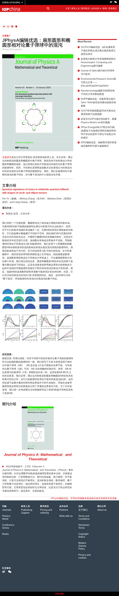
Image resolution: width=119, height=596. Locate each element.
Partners (63, 510)
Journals (6, 510)
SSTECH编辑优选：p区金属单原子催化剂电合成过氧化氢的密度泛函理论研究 (98, 50)
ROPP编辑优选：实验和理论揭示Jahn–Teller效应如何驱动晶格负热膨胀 (98, 102)
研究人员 (75, 8)
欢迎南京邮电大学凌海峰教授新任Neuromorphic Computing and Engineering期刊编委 (98, 62)
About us (102, 510)
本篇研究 (6, 157)
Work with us (66, 516)
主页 (68, 8)
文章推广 (6, 36)
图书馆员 (85, 8)
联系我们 (113, 8)
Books (5, 534)
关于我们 (83, 510)
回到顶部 (59, 594)
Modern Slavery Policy (82, 546)
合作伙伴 (95, 8)
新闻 (105, 8)
